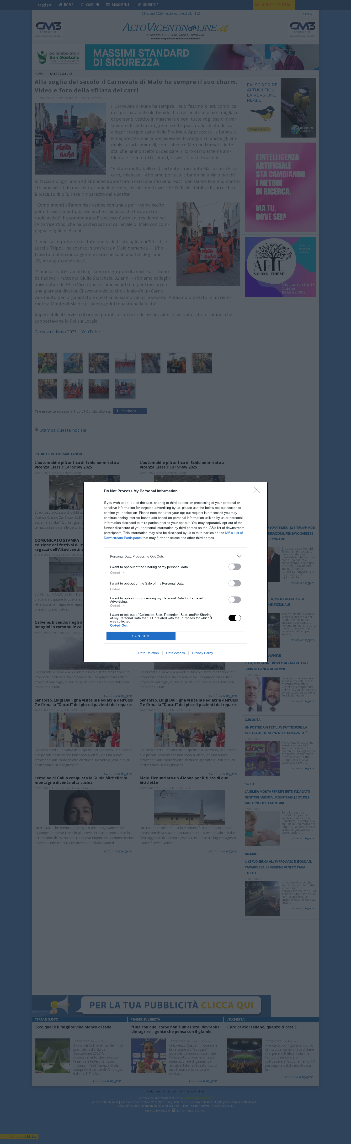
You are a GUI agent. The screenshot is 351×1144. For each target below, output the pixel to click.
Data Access (175, 653)
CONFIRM (141, 636)
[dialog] (175, 572)
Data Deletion (148, 653)
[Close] (258, 491)
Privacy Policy (202, 653)
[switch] (235, 567)
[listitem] (175, 556)
